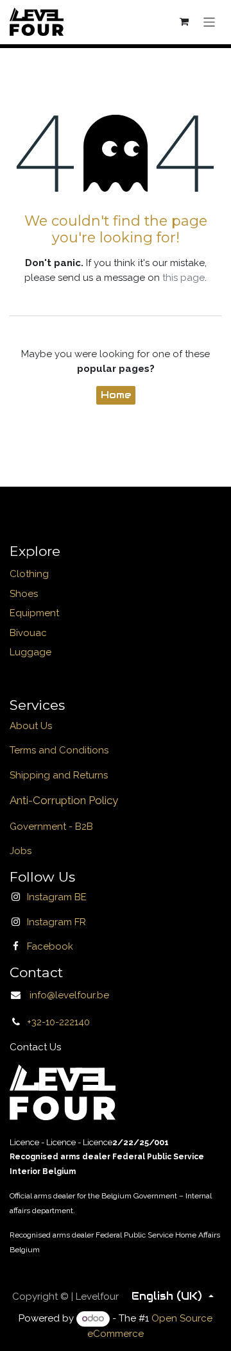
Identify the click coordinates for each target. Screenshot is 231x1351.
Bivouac (28, 633)
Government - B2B (51, 826)
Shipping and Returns (59, 775)
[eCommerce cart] (185, 22)
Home (116, 395)
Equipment (34, 613)
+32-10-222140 (58, 1022)
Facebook (50, 946)
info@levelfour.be (65, 995)
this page (183, 277)
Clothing (29, 574)
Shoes (24, 594)
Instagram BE (57, 897)
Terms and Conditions (59, 750)
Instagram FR (56, 922)
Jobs (20, 851)
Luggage (30, 652)
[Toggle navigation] (209, 21)
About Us (31, 726)
